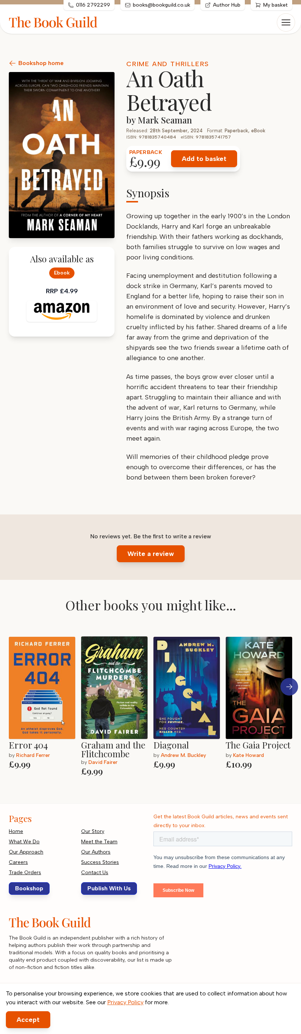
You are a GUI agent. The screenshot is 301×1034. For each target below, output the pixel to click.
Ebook (62, 273)
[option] (45, 703)
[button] (289, 687)
